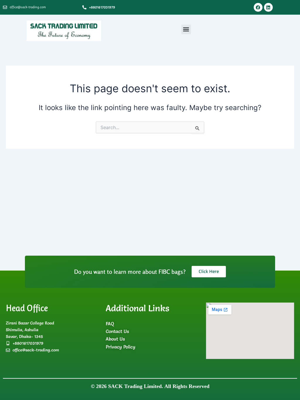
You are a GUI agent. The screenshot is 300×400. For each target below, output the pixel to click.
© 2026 (150, 386)
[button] (186, 29)
